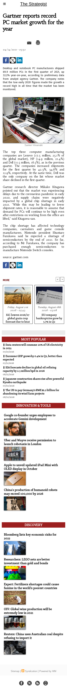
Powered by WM (47, 671)
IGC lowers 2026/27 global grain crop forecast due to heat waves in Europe (18, 317)
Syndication (31, 671)
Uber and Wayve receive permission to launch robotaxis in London (30, 442)
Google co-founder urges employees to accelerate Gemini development (29, 417)
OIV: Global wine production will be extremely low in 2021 (28, 611)
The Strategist (33, 3)
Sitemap (15, 671)
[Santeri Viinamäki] (33, 98)
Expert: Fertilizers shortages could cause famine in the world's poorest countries (31, 586)
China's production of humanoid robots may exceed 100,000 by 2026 (30, 492)
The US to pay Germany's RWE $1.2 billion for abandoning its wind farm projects (31, 391)
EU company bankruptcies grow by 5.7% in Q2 (49, 317)
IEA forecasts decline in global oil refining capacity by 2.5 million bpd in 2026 (29, 369)
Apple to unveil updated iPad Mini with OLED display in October (31, 467)
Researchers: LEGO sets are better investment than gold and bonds (27, 561)
